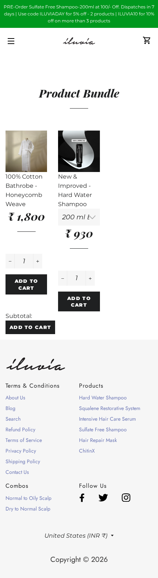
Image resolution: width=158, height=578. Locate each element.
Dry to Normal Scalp (28, 508)
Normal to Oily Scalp (28, 498)
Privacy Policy (21, 450)
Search (13, 418)
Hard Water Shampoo (103, 397)
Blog (10, 408)
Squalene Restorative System (109, 408)
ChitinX (87, 450)
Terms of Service (24, 440)
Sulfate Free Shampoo (103, 429)
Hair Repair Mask (98, 440)
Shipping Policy (23, 461)
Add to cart (30, 327)
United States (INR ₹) (75, 535)
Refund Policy (20, 429)
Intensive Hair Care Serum (107, 418)
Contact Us (17, 472)
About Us (15, 397)
